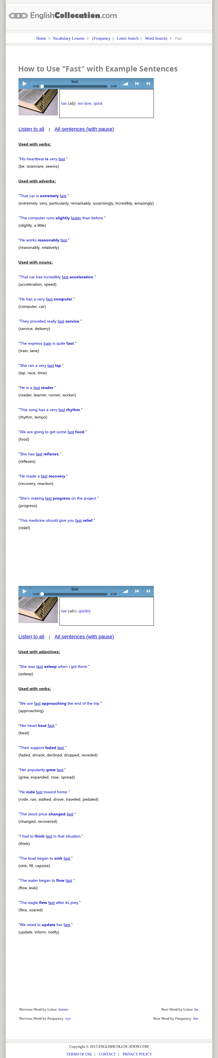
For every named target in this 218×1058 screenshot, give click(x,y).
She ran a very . (41, 365)
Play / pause (24, 83)
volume (125, 83)
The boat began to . (45, 858)
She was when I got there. (54, 666)
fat (196, 1009)
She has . (40, 454)
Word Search (155, 38)
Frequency (102, 38)
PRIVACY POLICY (137, 1054)
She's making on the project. (58, 498)
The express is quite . (47, 343)
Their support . (42, 747)
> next (148, 83)
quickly (85, 611)
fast (64, 103)
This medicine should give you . (57, 520)
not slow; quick (90, 103)
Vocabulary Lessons (68, 38)
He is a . (37, 387)
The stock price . (47, 814)
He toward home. (44, 792)
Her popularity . (42, 769)
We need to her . (45, 924)
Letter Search (128, 38)
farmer (63, 1009)
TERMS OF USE (79, 1054)
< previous (136, 83)
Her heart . (37, 725)
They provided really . (50, 321)
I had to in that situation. (51, 836)
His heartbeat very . (43, 159)
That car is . (44, 195)
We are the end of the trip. (60, 703)
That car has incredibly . (57, 277)
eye (68, 1018)
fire (195, 1018)
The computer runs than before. (62, 218)
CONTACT (107, 1054)
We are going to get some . (52, 432)
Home (41, 38)
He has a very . (46, 299)
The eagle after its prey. (49, 902)
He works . (44, 240)
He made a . (43, 476)
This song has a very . (50, 409)
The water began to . (46, 880)
